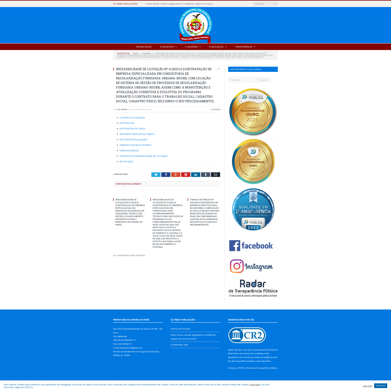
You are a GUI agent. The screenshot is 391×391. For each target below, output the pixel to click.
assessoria (249, 353)
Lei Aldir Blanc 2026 (179, 344)
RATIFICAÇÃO (126, 161)
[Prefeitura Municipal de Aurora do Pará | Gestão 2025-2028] (195, 24)
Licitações (215, 109)
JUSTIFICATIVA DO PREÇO (133, 128)
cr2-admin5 (122, 109)
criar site (247, 349)
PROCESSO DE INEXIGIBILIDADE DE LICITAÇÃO (143, 156)
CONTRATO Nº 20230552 (132, 117)
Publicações (216, 46)
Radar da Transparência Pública (262, 368)
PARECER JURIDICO (129, 150)
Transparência (243, 46)
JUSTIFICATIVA (127, 123)
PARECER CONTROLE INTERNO (135, 145)
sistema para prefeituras (265, 349)
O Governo (191, 46)
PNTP (240, 368)
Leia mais (255, 384)
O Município (167, 46)
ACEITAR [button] (380, 385)
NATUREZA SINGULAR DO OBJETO (137, 134)
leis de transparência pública (241, 361)
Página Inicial (144, 46)
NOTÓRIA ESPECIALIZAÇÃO (133, 139)
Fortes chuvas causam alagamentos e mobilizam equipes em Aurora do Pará (181, 3)
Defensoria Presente (180, 328)
